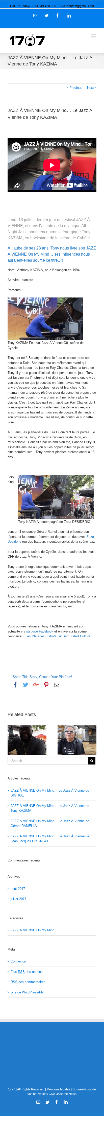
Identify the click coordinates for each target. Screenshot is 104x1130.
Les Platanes (35, 636)
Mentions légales (58, 1089)
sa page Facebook (39, 631)
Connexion (18, 961)
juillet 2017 (18, 899)
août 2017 (18, 889)
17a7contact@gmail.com (77, 6)
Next (90, 88)
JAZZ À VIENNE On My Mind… (34, 930)
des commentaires (28, 982)
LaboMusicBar (57, 636)
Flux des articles (27, 972)
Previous (75, 88)
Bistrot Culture (79, 636)
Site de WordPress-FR (27, 992)
